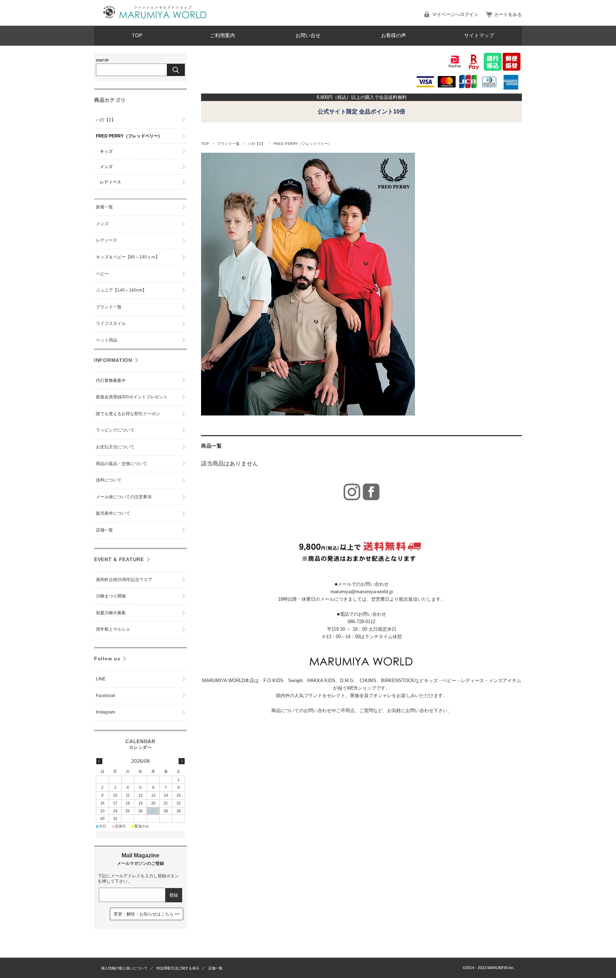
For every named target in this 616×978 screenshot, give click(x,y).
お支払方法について (115, 446)
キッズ (106, 151)
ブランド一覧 (228, 144)
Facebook (105, 695)
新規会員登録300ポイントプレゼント (132, 396)
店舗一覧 (104, 530)
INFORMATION (113, 360)
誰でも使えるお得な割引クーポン (128, 413)
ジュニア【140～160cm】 (121, 290)
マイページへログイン (455, 14)
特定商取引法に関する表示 (177, 968)
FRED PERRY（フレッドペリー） (129, 135)
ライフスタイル (111, 323)
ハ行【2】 (256, 144)
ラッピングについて (115, 430)
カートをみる (508, 14)
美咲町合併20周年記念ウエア (124, 579)
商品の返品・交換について (121, 463)
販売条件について (113, 513)
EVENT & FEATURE (119, 559)
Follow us (107, 658)
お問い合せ (308, 35)
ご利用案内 (222, 35)
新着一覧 (104, 207)
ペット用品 (106, 340)
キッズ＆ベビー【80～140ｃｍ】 (128, 256)
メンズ (106, 166)
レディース (110, 182)
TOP (137, 35)
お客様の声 (393, 35)
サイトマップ (479, 35)
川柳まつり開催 (111, 596)
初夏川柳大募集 (111, 612)
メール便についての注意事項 (124, 496)
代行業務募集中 (111, 380)
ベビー (102, 273)
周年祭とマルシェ (113, 629)
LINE (101, 678)
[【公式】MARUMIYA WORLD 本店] (154, 20)
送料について (109, 480)
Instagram (105, 712)
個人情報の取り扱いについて (124, 968)
